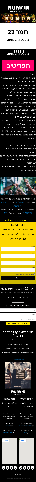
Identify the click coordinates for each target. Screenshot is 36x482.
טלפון (33, 267)
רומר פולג (17, 206)
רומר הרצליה (6, 202)
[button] (18, 1)
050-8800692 (7, 433)
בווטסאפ (21, 426)
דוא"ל (33, 253)
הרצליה (22, 202)
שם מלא (33, 246)
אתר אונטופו (28, 426)
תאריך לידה (32, 260)
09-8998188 (26, 213)
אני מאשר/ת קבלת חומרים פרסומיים (24, 274)
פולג (15, 202)
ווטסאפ (8, 426)
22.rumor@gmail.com (18, 359)
